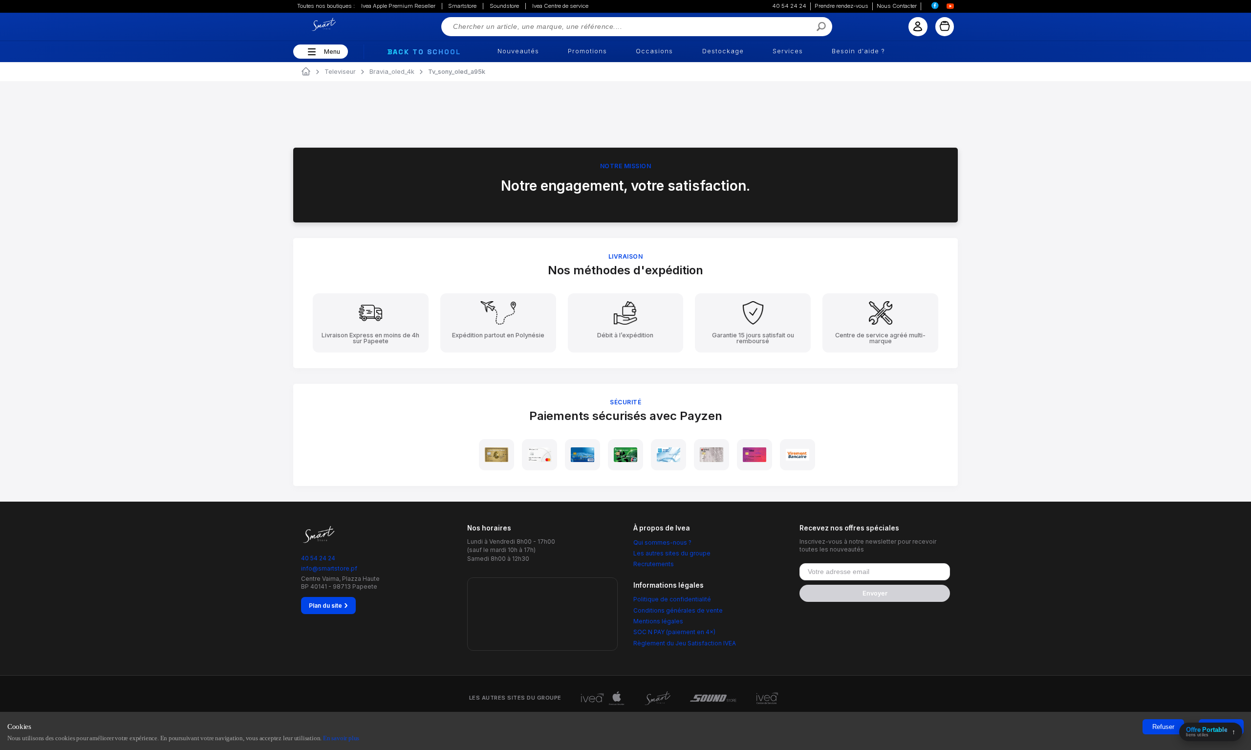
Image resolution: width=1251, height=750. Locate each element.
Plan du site (328, 605)
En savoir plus (341, 738)
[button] (310, 52)
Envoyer (875, 593)
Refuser (1163, 726)
